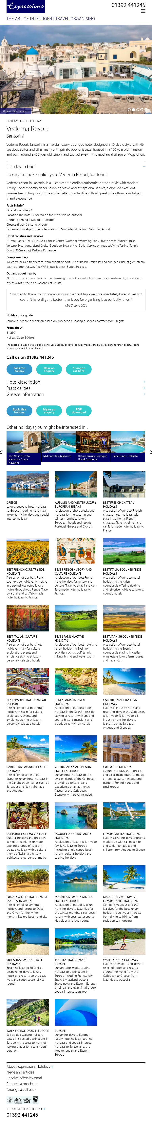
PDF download (79, 410)
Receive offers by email (25, 1077)
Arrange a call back (78, 369)
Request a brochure (22, 1083)
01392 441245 (128, 5)
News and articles (20, 1072)
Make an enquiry (49, 369)
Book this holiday (19, 369)
